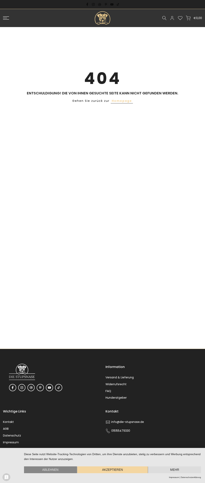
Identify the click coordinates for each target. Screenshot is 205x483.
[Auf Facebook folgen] (87, 4)
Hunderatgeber (116, 398)
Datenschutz (12, 435)
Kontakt (8, 422)
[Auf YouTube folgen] (112, 4)
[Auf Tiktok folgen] (118, 4)
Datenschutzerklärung (191, 477)
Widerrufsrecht (116, 384)
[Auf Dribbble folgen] (99, 4)
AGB (6, 429)
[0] (180, 18)
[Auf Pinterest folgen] (106, 4)
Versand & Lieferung (120, 377)
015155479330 (120, 431)
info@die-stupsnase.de (127, 422)
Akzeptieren (112, 469)
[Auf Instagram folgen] (93, 4)
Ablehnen (50, 469)
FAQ (108, 391)
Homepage (122, 101)
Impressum (11, 442)
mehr (174, 469)
